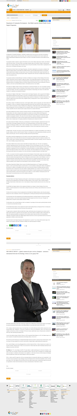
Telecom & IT (53, 400)
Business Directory (52, 389)
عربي (30, 9)
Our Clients (63, 395)
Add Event (54, 43)
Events (29, 389)
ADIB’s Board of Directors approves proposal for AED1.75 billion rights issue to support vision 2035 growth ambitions (63, 90)
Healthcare (20, 397)
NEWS (11, 9)
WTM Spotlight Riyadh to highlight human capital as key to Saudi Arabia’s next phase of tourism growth (62, 84)
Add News (54, 40)
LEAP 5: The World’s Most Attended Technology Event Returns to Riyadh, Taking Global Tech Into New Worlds (63, 292)
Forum (30, 400)
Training (40, 389)
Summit (30, 406)
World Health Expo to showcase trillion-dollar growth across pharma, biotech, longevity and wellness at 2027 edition (62, 101)
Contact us (62, 398)
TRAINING (27, 9)
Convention (31, 397)
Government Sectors (53, 396)
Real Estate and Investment (44, 396)
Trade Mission (31, 407)
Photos (62, 396)
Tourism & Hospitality (21, 395)
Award (30, 391)
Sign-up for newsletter (54, 0)
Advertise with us (26, 0)
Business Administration (43, 391)
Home (8, 389)
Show (30, 405)
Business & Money (9, 20)
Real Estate (52, 399)
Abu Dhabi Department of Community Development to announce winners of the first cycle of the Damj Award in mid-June (63, 52)
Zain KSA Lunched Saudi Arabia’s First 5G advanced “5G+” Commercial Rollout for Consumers (63, 297)
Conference (30, 395)
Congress (30, 396)
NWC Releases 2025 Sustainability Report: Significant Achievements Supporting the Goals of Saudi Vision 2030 (62, 78)
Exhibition (30, 398)
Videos (62, 397)
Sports (19, 400)
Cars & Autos (20, 399)
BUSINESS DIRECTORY (20, 9)
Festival (30, 399)
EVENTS (14, 9)
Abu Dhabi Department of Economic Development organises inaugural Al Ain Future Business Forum (63, 57)
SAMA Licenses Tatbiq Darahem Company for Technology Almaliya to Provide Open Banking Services (63, 287)
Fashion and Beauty (53, 395)
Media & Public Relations (54, 398)
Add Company (55, 273)
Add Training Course (56, 45)
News (19, 389)
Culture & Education (21, 398)
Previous (7, 385)
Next (69, 385)
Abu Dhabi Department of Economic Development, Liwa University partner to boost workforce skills (63, 62)
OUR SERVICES (55, 249)
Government (20, 391)
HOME (8, 9)
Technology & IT (20, 396)
